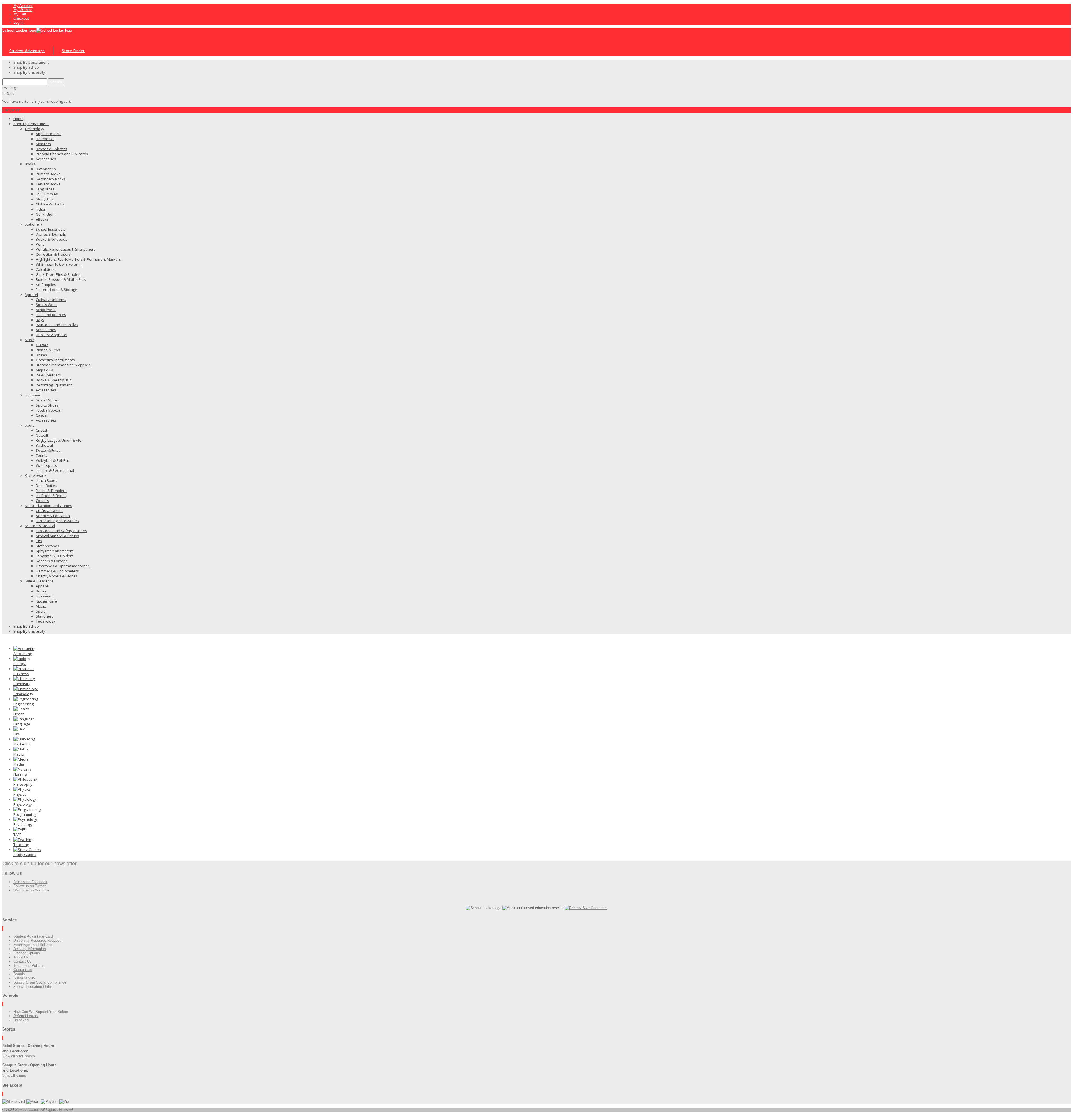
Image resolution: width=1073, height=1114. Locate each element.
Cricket (41, 430)
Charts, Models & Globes (57, 575)
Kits (39, 540)
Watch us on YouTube (31, 890)
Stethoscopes (47, 545)
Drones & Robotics (51, 148)
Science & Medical (40, 525)
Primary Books (48, 173)
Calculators (45, 269)
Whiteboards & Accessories (59, 264)
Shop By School (26, 626)
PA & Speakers (48, 374)
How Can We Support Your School (41, 1012)
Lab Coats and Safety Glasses (61, 530)
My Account (23, 6)
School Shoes (47, 400)
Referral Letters (25, 1016)
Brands (19, 974)
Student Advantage (27, 50)
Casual (42, 415)
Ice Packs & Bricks (51, 495)
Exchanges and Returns (32, 945)
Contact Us (22, 961)
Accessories (46, 158)
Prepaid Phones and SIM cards (62, 153)
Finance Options (26, 953)
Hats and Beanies (51, 314)
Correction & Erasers (53, 254)
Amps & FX (44, 369)
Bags (40, 319)
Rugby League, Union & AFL (58, 440)
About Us (21, 957)
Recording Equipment (54, 385)
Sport (29, 425)
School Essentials (50, 229)
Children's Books (50, 204)
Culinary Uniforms (51, 299)
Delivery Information (29, 949)
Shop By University (29, 631)
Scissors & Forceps (52, 560)
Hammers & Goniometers (57, 570)
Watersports (46, 465)
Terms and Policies (28, 966)
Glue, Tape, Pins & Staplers (59, 274)
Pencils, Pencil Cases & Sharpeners (66, 249)
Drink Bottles (46, 485)
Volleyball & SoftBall (53, 460)
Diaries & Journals (51, 234)
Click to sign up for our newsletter (39, 863)
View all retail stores (18, 1056)
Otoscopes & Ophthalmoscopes (63, 565)
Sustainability (24, 978)
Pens (40, 244)
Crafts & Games (49, 510)
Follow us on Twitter (29, 886)
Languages (45, 189)
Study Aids (45, 199)
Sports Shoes (47, 405)
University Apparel (51, 334)
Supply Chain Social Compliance (39, 982)
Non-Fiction (45, 214)
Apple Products (48, 133)
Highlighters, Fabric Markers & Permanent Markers (78, 259)
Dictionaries (46, 168)
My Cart (19, 14)
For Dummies (47, 194)
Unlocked (21, 1020)
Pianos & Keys (48, 349)
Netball (42, 435)
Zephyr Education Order (32, 986)
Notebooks (45, 138)
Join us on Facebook (30, 882)
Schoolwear (46, 309)
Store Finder (73, 50)
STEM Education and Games (48, 505)
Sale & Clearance (39, 581)
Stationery (33, 224)
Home (18, 118)
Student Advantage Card (33, 936)
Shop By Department (31, 123)
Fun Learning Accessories (57, 520)
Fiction (41, 209)
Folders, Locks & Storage (56, 289)
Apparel (31, 294)
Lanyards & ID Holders (54, 555)
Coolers (42, 500)
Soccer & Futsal (48, 450)
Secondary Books (51, 178)
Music (29, 339)
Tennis (41, 455)
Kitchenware (35, 475)
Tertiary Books (48, 184)
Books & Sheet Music (53, 380)
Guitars (42, 344)
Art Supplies (46, 284)
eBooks (42, 219)
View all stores (14, 1076)
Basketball (45, 445)
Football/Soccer (49, 410)
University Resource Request (37, 940)
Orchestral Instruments (55, 359)
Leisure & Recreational (55, 470)
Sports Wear (46, 304)
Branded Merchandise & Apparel (63, 364)
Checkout (21, 18)
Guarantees (22, 970)
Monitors (43, 143)
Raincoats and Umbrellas (57, 324)
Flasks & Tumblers (51, 490)
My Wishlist (22, 10)
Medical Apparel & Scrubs (57, 535)
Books (30, 163)
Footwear (33, 395)
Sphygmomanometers (54, 550)
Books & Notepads (51, 239)
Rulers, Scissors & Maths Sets (61, 279)
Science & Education (53, 515)
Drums (41, 354)
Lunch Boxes (46, 480)
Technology (34, 128)
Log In (18, 22)
